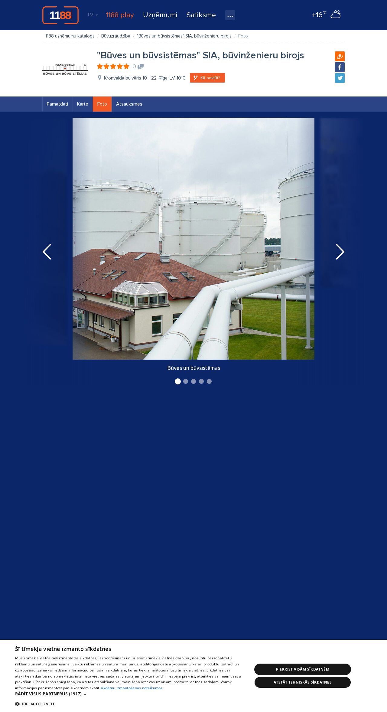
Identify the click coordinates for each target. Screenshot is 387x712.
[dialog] (193, 676)
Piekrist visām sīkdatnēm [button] (303, 669)
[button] (130, 694)
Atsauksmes (129, 104)
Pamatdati (57, 104)
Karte (82, 104)
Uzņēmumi (160, 15)
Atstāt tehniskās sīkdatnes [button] (303, 682)
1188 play (120, 15)
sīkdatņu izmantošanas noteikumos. (132, 688)
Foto (102, 104)
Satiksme (201, 15)
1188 (60, 15)
